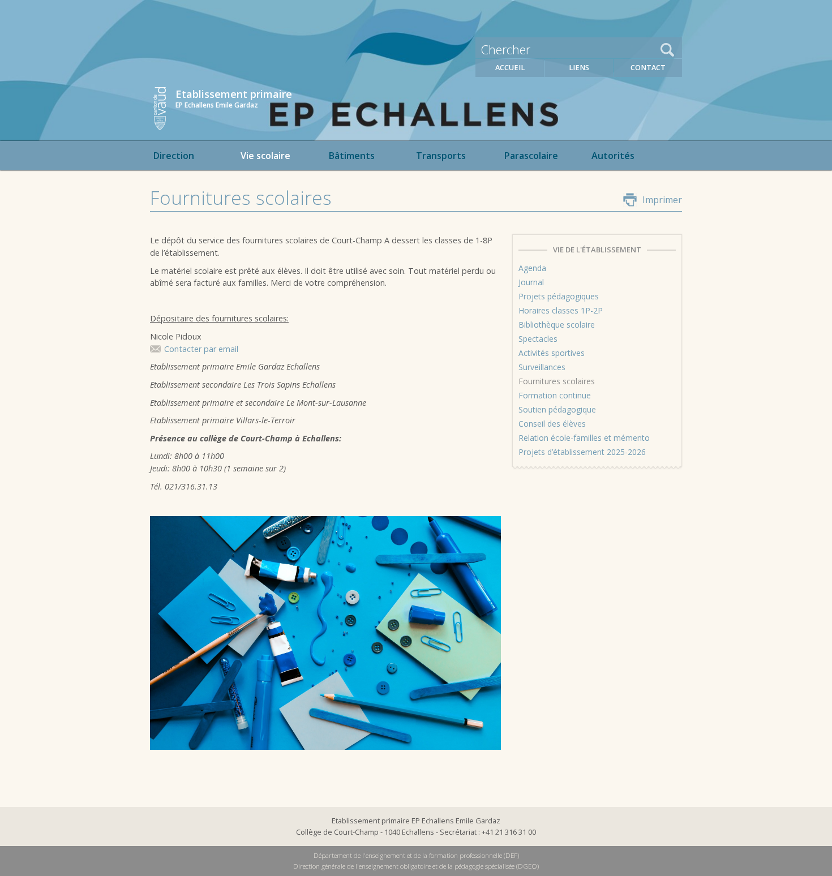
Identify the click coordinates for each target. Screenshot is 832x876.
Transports (441, 155)
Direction (173, 155)
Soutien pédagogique (557, 409)
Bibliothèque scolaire (556, 324)
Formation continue (554, 395)
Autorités (612, 155)
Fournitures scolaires (556, 381)
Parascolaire (531, 155)
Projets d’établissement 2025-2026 (582, 451)
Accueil (510, 67)
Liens (579, 67)
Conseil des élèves (552, 423)
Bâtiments (351, 155)
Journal (531, 282)
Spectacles (537, 338)
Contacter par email (201, 349)
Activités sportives (551, 352)
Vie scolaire (265, 155)
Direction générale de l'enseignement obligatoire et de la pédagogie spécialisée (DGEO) (416, 866)
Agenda (532, 268)
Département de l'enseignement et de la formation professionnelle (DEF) (416, 855)
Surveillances (541, 367)
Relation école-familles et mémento (584, 437)
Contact (648, 67)
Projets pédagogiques (558, 296)
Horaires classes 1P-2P (560, 310)
